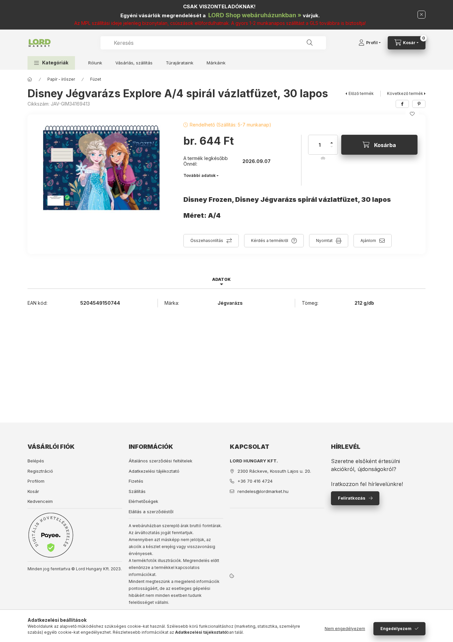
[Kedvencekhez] (412, 114)
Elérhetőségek (143, 501)
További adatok (199, 175)
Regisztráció (40, 471)
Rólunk (95, 62)
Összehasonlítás (206, 240)
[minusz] (331, 149)
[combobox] (213, 42)
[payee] (51, 535)
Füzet (95, 79)
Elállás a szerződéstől (151, 511)
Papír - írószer (61, 79)
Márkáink (216, 62)
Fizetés (136, 481)
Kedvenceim (40, 501)
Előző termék (361, 93)
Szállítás (137, 491)
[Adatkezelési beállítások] (231, 576)
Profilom (36, 481)
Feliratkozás (351, 498)
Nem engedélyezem (345, 628)
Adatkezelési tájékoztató (154, 471)
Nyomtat (324, 240)
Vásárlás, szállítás (134, 62)
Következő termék (405, 93)
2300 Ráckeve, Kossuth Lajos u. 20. (274, 471)
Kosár (33, 491)
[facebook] (402, 104)
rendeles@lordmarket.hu (263, 491)
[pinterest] (418, 104)
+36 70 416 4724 (255, 481)
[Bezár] (421, 15)
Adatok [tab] (221, 279)
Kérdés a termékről (269, 240)
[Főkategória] (30, 79)
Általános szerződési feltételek (160, 460)
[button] (51, 63)
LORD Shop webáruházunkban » (254, 15)
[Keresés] (309, 43)
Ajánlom (368, 240)
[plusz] (331, 140)
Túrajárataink (179, 62)
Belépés (36, 460)
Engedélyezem (396, 628)
